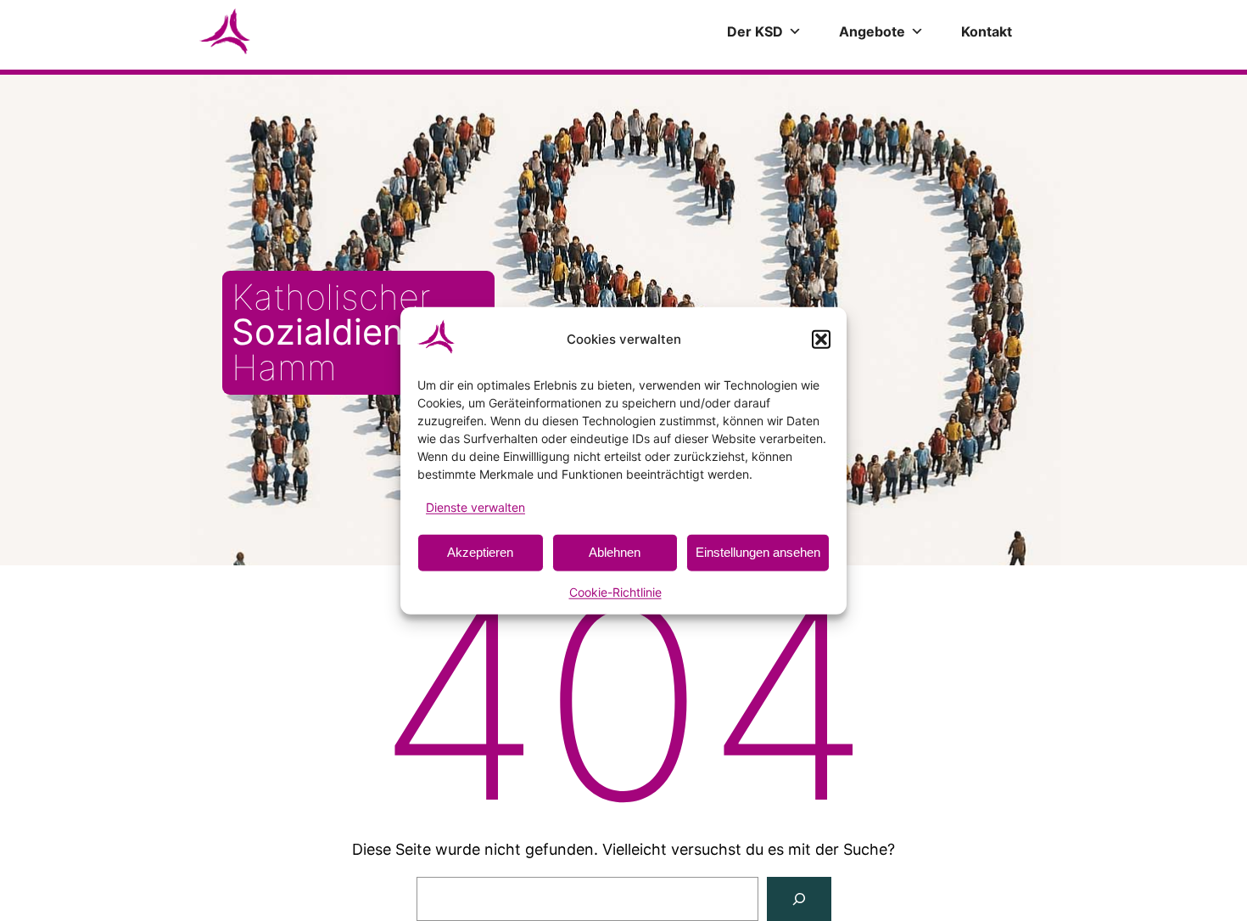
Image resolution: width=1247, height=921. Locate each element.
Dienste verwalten (475, 506)
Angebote (872, 31)
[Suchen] (799, 899)
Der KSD (755, 31)
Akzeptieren (480, 552)
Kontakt (986, 31)
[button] (821, 338)
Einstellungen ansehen (758, 552)
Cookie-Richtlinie (615, 592)
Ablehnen (614, 552)
